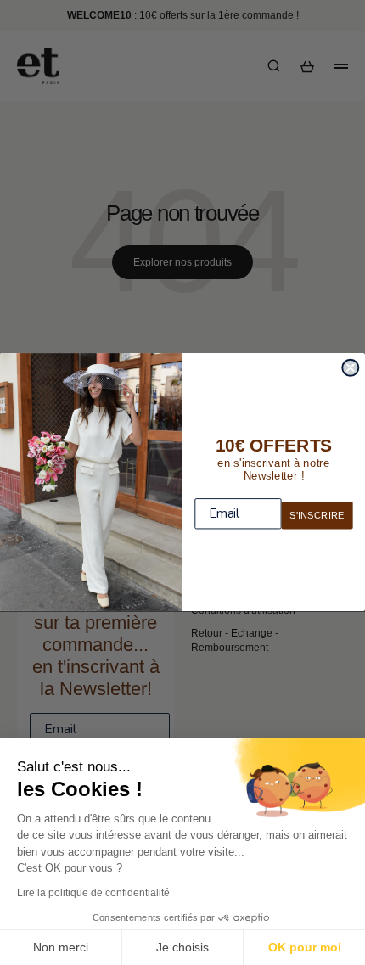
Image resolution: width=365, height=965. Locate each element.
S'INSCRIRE (317, 515)
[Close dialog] (350, 368)
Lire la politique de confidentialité (93, 893)
